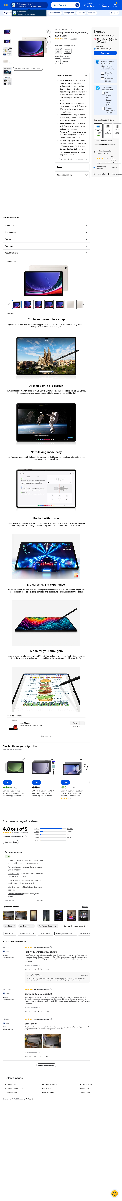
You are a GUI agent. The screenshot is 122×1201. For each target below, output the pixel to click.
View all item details (65, 159)
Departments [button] (9, 13)
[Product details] (86, 225)
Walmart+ (92, 13)
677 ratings (74, 38)
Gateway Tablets (48, 1093)
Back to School (55, 13)
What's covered (106, 66)
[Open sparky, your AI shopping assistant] (114, 1193)
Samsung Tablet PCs (12, 1084)
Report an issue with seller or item (109, 163)
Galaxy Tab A (84, 1088)
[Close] (44, 13)
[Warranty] (86, 239)
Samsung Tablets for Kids (14, 1088)
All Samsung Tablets (49, 1084)
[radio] (58, 51)
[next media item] (48, 47)
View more (84, 975)
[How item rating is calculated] (26, 836)
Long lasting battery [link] (16, 894)
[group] (66, 39)
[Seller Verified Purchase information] (51, 947)
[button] (89, 5)
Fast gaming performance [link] (18, 867)
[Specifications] (86, 232)
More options (112, 144)
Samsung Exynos (11, 1093)
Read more (28, 961)
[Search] (77, 5)
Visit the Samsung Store (63, 29)
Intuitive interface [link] (15, 887)
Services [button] (24, 13)
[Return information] (109, 49)
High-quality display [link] (16, 860)
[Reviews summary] (68, 39)
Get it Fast (81, 13)
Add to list (101, 174)
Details (114, 167)
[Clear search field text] (72, 5)
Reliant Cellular (102, 153)
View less (39, 900)
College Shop (69, 13)
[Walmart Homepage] (6, 5)
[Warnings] (86, 246)
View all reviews (11, 842)
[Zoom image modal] (48, 42)
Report (48, 969)
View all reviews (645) (46, 1065)
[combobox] (65, 5)
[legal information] (113, 36)
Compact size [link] (13, 873)
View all (85, 907)
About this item (11, 217)
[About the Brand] (86, 253)
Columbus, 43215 (106, 140)
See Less (44, 736)
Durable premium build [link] (17, 880)
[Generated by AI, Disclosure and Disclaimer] (86, 159)
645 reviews (24, 832)
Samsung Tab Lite (86, 1084)
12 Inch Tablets (85, 1093)
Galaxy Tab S (46, 1088)
